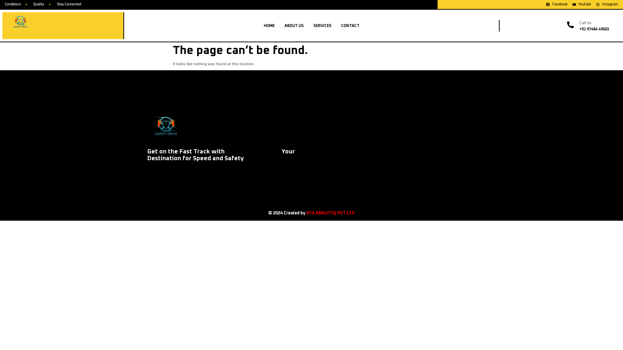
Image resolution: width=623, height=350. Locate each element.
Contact (350, 26)
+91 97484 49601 (594, 29)
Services (322, 26)
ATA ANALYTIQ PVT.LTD (330, 213)
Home (269, 26)
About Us (294, 26)
